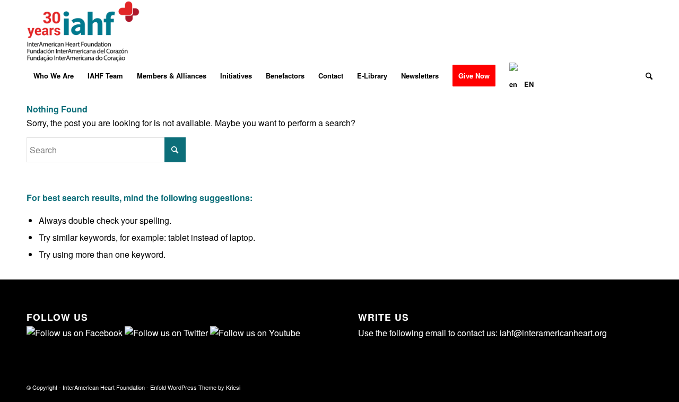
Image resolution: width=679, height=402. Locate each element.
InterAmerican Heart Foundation (104, 387)
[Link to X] (613, 31)
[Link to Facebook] (597, 31)
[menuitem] (54, 76)
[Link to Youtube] (629, 31)
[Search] (645, 76)
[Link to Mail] (644, 31)
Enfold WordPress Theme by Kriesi (195, 387)
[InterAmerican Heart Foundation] (83, 31)
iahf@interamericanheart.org (553, 333)
